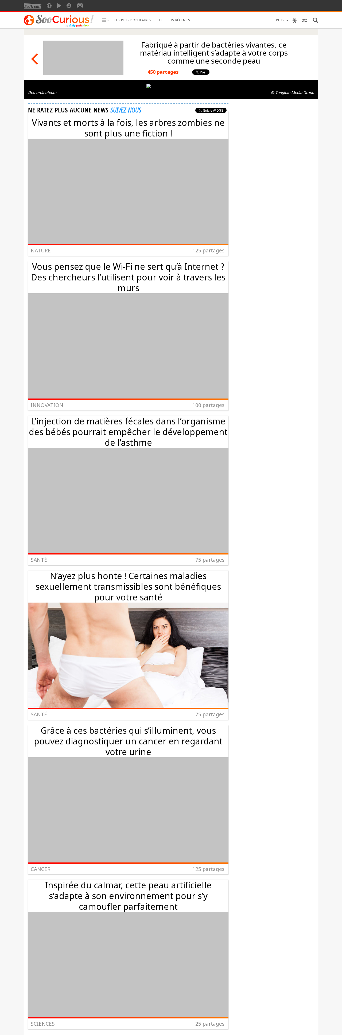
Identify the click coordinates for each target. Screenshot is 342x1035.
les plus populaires (132, 20)
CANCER (40, 869)
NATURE (41, 250)
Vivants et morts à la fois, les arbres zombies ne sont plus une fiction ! (128, 128)
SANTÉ (39, 559)
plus (280, 20)
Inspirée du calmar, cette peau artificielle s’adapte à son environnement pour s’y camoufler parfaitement (128, 895)
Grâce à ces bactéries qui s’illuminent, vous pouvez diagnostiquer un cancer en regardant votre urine (128, 741)
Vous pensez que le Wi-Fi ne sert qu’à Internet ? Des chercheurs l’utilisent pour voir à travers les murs (128, 277)
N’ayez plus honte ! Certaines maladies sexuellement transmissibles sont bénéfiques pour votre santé (128, 586)
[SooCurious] (59, 26)
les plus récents (174, 20)
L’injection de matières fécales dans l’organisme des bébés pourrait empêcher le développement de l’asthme (128, 431)
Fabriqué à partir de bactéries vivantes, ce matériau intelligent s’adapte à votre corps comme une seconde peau (214, 53)
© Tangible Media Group (292, 92)
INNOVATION (47, 405)
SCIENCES (43, 1023)
